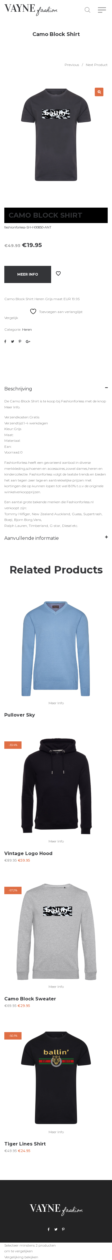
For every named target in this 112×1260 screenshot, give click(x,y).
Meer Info (27, 274)
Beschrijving (18, 389)
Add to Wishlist (58, 273)
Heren (27, 329)
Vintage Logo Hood (28, 853)
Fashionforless (72, 401)
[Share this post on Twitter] (12, 341)
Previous (72, 65)
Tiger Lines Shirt (25, 1144)
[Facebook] (49, 1230)
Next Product (97, 65)
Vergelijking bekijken (21, 1257)
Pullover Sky (19, 715)
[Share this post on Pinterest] (20, 341)
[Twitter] (55, 1230)
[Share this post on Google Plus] (28, 341)
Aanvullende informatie (31, 538)
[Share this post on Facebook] (5, 341)
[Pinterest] (63, 1230)
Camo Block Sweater (30, 999)
